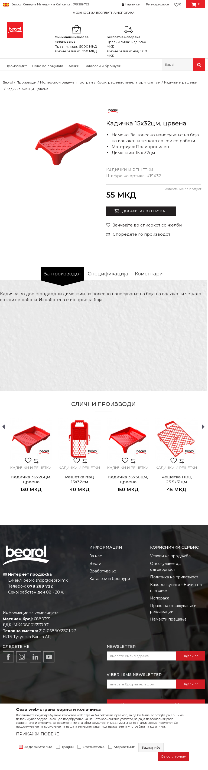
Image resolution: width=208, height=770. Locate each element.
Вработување (102, 571)
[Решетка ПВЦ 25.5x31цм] (176, 439)
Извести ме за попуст (183, 189)
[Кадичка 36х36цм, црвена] (128, 439)
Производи (26, 82)
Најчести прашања (168, 619)
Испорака (159, 598)
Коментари (149, 274)
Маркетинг (124, 747)
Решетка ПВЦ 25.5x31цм (176, 479)
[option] (104, 12)
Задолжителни (38, 747)
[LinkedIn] (35, 657)
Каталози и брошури (109, 578)
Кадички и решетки (180, 82)
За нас (95, 556)
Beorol (8, 82)
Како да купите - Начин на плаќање (176, 587)
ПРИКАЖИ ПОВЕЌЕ (37, 733)
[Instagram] (22, 657)
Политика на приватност (174, 577)
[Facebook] (8, 657)
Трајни (67, 747)
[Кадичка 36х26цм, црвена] (31, 439)
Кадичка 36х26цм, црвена (31, 479)
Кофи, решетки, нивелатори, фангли (128, 82)
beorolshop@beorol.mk (46, 580)
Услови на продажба (170, 556)
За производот (62, 274)
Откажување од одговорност (165, 566)
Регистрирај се (157, 4)
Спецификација (108, 274)
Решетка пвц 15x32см (79, 479)
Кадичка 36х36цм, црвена (128, 479)
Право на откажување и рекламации (173, 608)
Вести (95, 563)
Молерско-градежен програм (66, 82)
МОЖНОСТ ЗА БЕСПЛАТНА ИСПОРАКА (103, 13)
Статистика (94, 747)
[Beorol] (15, 30)
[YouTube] (49, 657)
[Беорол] (113, 110)
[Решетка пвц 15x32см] (79, 439)
